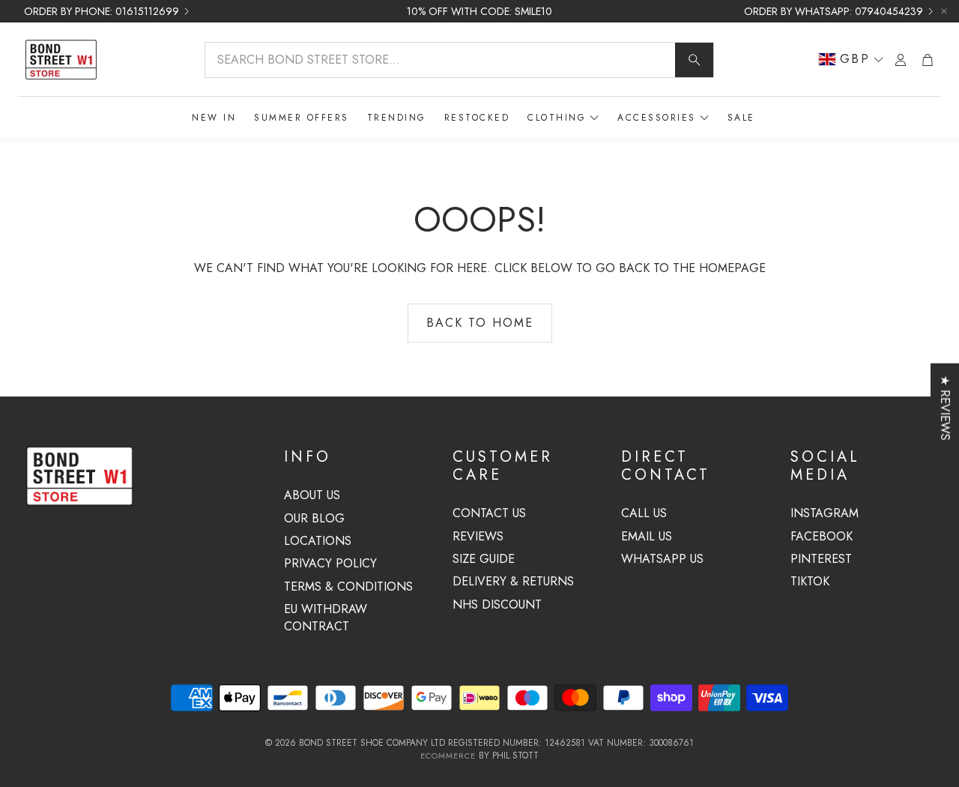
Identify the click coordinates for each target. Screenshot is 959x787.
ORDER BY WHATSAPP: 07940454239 (833, 11)
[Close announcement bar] (944, 11)
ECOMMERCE (448, 756)
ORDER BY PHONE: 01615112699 (101, 11)
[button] (459, 60)
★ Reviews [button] (945, 408)
